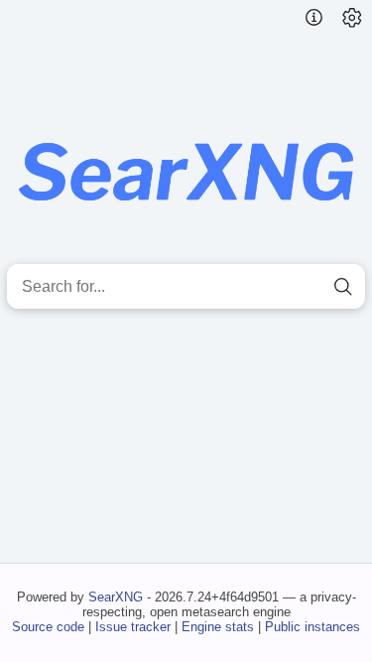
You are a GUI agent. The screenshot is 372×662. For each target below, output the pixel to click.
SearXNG (115, 597)
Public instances (312, 626)
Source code (48, 626)
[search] (342, 286)
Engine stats (218, 626)
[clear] (307, 286)
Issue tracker (133, 626)
